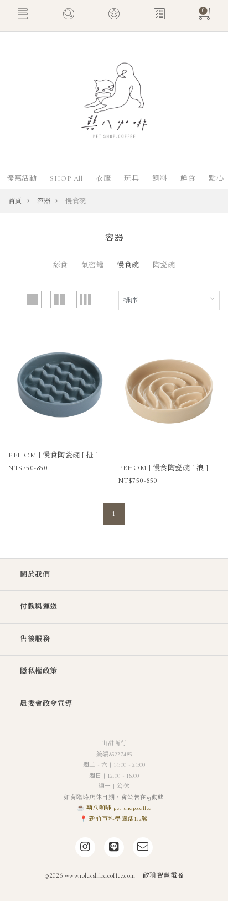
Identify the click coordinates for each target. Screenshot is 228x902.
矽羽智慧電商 (163, 875)
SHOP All (66, 178)
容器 (44, 201)
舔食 (60, 265)
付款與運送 (39, 606)
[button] (22, 15)
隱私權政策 (39, 671)
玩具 (131, 178)
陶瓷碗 (164, 265)
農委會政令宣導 (46, 703)
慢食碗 (128, 265)
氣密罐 (92, 265)
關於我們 (35, 574)
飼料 (159, 178)
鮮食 (187, 178)
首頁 (15, 201)
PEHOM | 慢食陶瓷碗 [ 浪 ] (163, 467)
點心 (216, 178)
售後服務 (35, 639)
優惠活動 (22, 178)
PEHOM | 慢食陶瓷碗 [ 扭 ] (53, 455)
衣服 (103, 178)
